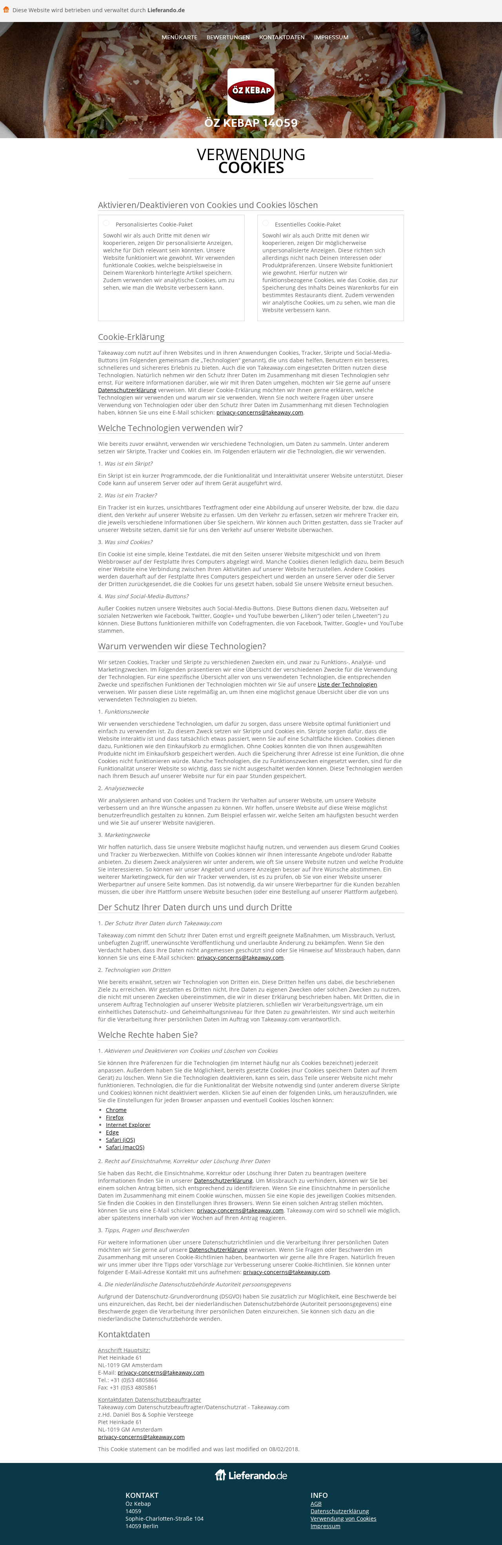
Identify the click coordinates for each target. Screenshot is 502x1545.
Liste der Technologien (347, 684)
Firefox (115, 1117)
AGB (316, 1503)
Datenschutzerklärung (127, 390)
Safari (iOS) (120, 1139)
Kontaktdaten (282, 37)
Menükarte (179, 37)
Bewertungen (228, 37)
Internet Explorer (128, 1125)
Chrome (116, 1110)
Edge (112, 1132)
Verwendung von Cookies (343, 1518)
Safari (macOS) (125, 1147)
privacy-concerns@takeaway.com (259, 412)
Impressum (331, 37)
